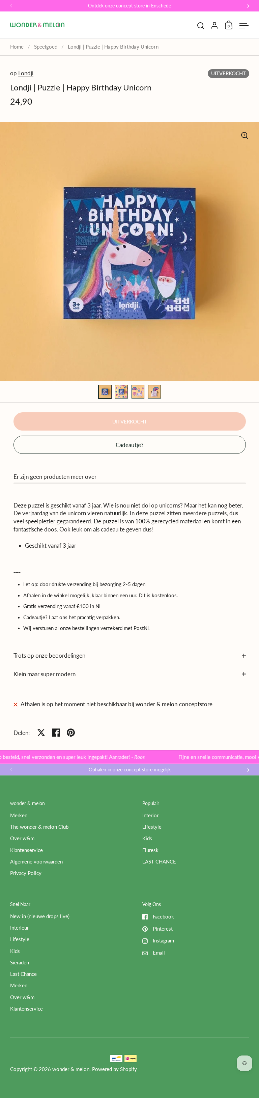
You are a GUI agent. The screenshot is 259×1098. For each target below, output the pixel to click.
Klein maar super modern (44, 674)
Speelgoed (45, 47)
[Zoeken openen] (200, 25)
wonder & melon (70, 1069)
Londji (25, 73)
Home (17, 47)
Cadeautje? (130, 444)
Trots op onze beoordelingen (49, 655)
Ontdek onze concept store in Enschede (129, 5)
